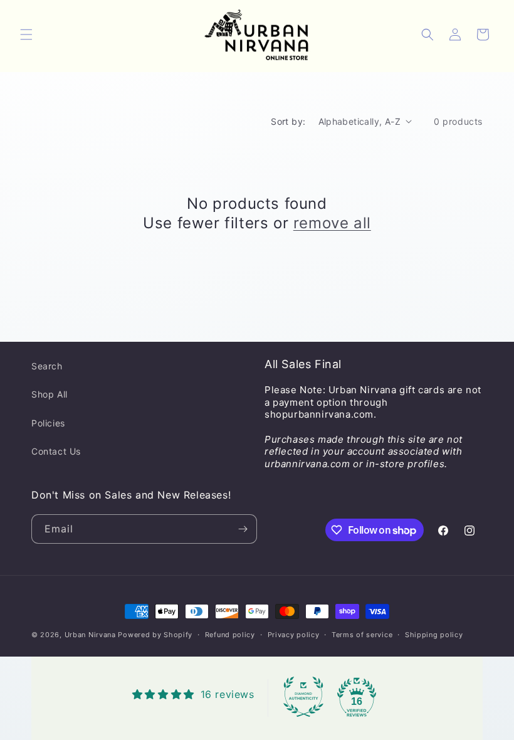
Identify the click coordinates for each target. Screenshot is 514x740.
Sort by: (288, 121)
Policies (48, 423)
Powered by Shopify (155, 634)
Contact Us (56, 451)
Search (47, 366)
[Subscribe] (242, 529)
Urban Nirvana (90, 634)
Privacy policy (294, 634)
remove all (332, 223)
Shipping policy (434, 634)
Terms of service (362, 634)
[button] (26, 34)
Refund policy (230, 634)
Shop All (49, 394)
